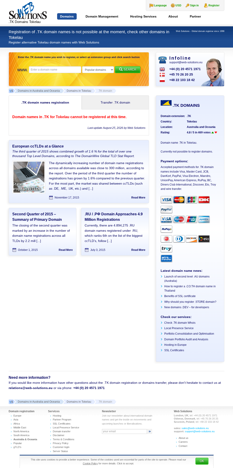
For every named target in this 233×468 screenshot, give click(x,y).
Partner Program (62, 419)
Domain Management (102, 16)
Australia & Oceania (25, 439)
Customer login (61, 447)
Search (130, 69)
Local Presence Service (179, 328)
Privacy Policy (60, 443)
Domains (67, 16)
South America (21, 435)
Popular (17, 443)
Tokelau (192, 121)
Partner (195, 16)
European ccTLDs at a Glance (38, 146)
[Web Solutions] (11, 401)
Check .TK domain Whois (179, 322)
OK (202, 461)
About (173, 16)
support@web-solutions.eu (186, 62)
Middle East (19, 427)
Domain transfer (62, 431)
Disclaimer (58, 435)
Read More (138, 197)
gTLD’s (17, 447)
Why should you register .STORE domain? (190, 301)
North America (21, 431)
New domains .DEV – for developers (186, 307)
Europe (17, 415)
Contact (183, 446)
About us (183, 438)
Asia (15, 419)
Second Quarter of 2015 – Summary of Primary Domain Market (37, 219)
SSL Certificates (174, 350)
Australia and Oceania (201, 127)
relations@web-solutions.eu (31, 388)
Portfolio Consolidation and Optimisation (189, 333)
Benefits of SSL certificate (180, 296)
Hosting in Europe (175, 344)
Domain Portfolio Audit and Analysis (186, 339)
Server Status (60, 451)
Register (214, 5)
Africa (16, 423)
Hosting (57, 415)
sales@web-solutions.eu (195, 428)
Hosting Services (143, 16)
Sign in (194, 5)
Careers (183, 441)
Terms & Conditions (63, 439)
